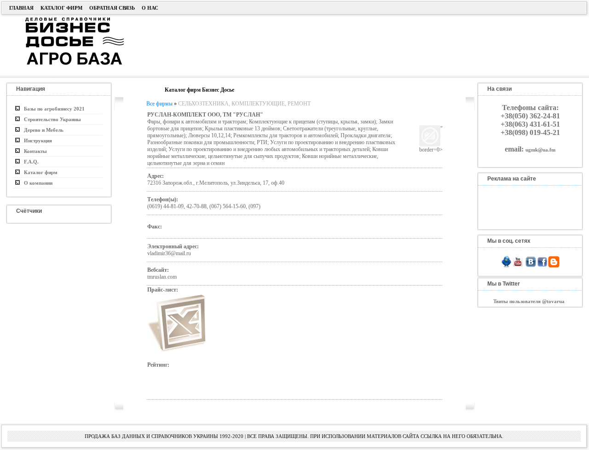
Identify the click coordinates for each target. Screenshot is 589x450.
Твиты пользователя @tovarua (529, 301)
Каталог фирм (61, 8)
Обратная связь (112, 8)
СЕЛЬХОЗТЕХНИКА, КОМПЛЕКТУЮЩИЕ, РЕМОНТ (244, 103)
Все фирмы (159, 103)
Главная (21, 8)
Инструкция (36, 140)
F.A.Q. (29, 161)
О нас (150, 8)
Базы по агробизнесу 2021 (52, 108)
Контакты (33, 151)
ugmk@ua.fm (540, 149)
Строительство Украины (50, 119)
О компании (36, 183)
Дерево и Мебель (42, 130)
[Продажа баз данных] (63, 20)
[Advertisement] (346, 44)
